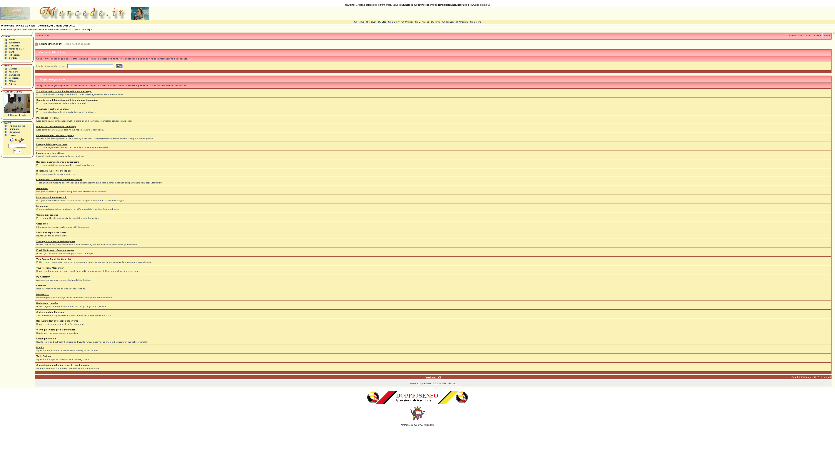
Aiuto (827, 35)
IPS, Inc (452, 383)
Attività (12, 84)
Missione (13, 72)
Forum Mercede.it (50, 44)
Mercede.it (43, 35)
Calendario (795, 35)
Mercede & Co (16, 49)
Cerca (817, 35)
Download (424, 22)
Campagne (14, 75)
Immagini (14, 129)
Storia (12, 39)
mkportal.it (429, 425)
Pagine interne (17, 126)
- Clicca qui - (86, 29)
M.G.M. (12, 81)
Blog (384, 22)
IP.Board (427, 383)
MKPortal (405, 425)
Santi (11, 52)
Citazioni (463, 22)
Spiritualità (14, 42)
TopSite (450, 22)
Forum (372, 22)
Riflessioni (14, 55)
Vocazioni (14, 78)
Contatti (13, 58)
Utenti (808, 35)
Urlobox (409, 22)
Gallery (396, 22)
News (438, 22)
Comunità (14, 46)
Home (361, 22)
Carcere (13, 69)
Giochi (477, 22)
